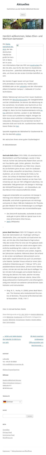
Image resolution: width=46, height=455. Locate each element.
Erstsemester (20, 320)
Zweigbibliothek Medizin (8, 46)
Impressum (6, 451)
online (18, 134)
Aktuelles (23, 4)
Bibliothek (10, 317)
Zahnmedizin (10, 322)
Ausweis (5, 320)
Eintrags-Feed (7, 432)
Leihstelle (23, 86)
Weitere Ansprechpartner (11, 370)
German (9, 402)
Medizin (28, 320)
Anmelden (6, 430)
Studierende (18, 317)
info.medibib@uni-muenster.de (13, 364)
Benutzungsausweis (20, 100)
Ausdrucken (34, 65)
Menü (23, 14)
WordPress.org (8, 438)
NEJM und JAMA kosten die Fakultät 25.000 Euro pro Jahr (12, 339)
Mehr (9, 222)
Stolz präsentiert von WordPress (22, 451)
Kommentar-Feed (8, 435)
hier (17, 126)
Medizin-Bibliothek (37, 314)
